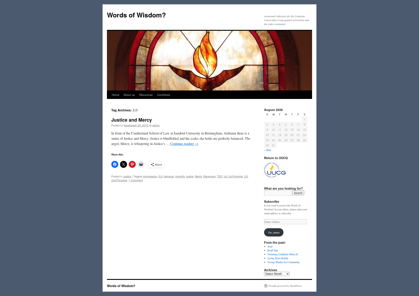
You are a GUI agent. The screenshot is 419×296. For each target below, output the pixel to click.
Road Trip (273, 250)
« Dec (267, 150)
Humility (180, 176)
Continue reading (184, 143)
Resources (146, 95)
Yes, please (274, 232)
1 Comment (136, 180)
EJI (160, 176)
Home (115, 95)
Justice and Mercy (131, 119)
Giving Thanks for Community (284, 262)
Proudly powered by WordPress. (285, 285)
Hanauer (169, 176)
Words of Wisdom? (136, 14)
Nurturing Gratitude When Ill (283, 254)
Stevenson (209, 176)
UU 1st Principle (233, 176)
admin (156, 125)
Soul (270, 246)
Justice (127, 176)
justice (190, 176)
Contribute (163, 95)
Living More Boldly (278, 258)
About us (129, 95)
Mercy (198, 176)
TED (219, 176)
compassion (150, 176)
